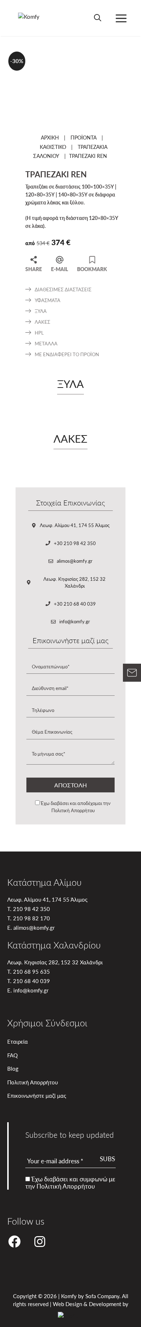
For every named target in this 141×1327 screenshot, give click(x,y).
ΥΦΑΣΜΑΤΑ (47, 300)
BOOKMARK (92, 268)
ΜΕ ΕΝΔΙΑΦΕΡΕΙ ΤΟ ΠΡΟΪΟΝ (67, 354)
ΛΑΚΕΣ (42, 321)
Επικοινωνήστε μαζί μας (36, 1095)
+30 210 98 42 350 (75, 543)
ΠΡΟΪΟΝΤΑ (83, 137)
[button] (97, 18)
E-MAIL (59, 268)
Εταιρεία (17, 1041)
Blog (12, 1068)
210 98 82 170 (31, 918)
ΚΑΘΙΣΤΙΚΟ (53, 146)
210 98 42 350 (31, 908)
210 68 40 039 (31, 981)
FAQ (12, 1055)
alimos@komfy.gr (75, 560)
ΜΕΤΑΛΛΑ (46, 343)
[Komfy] (32, 18)
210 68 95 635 (31, 971)
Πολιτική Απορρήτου (73, 810)
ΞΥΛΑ (41, 311)
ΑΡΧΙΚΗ (50, 137)
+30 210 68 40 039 (75, 603)
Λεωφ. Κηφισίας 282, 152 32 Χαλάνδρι (74, 582)
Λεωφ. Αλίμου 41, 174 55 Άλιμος (75, 525)
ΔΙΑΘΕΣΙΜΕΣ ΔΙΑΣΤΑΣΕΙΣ (63, 289)
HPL (39, 332)
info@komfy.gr (74, 621)
